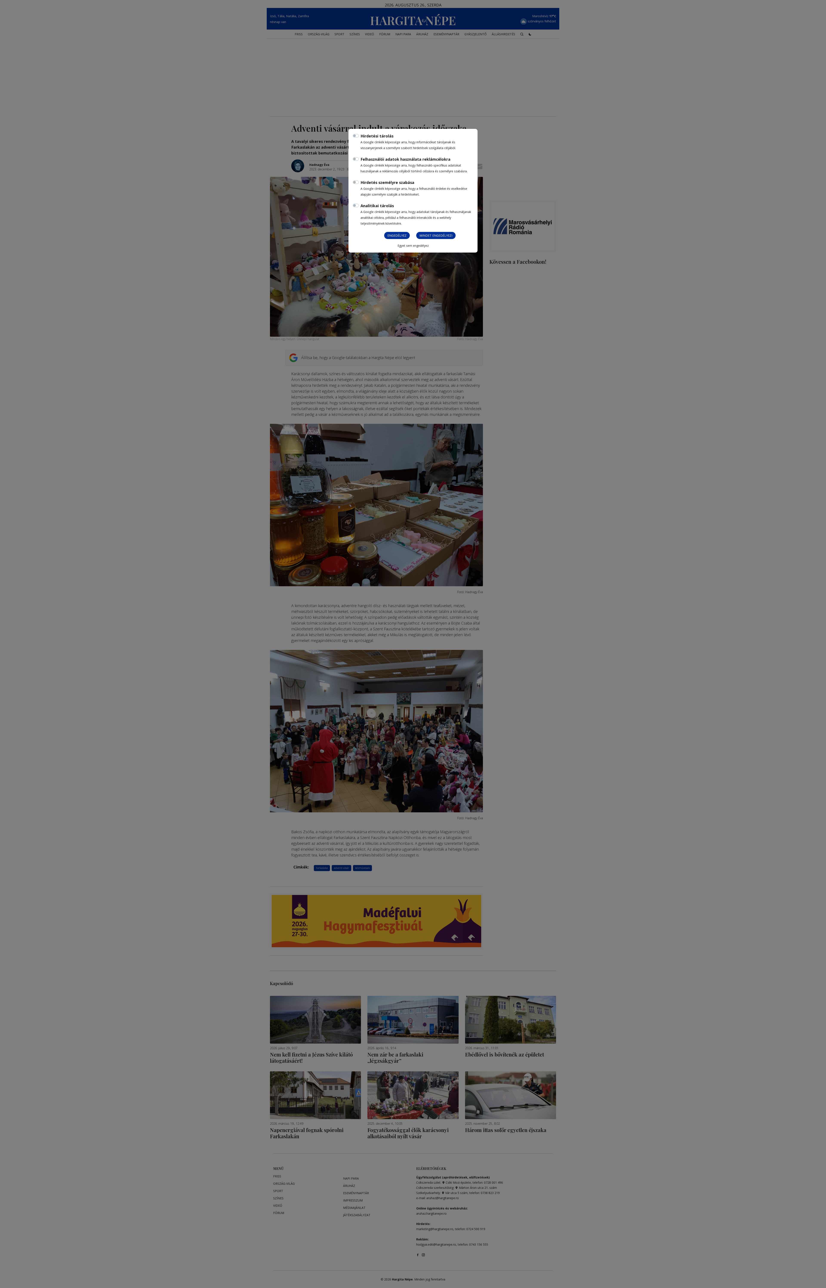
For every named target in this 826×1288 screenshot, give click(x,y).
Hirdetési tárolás (377, 136)
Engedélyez (397, 235)
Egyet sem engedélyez (413, 246)
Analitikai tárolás (377, 205)
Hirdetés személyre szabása (387, 182)
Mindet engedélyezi (435, 235)
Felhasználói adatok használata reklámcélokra (405, 159)
